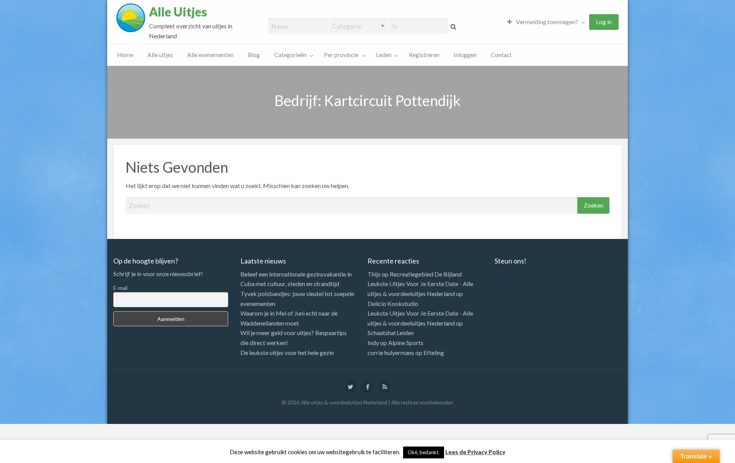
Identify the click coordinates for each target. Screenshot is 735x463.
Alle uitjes (160, 54)
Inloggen (465, 54)
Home (125, 54)
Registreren (424, 54)
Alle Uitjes (178, 12)
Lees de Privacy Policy (475, 451)
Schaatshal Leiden (391, 332)
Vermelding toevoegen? (546, 21)
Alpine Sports (405, 342)
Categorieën (290, 54)
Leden (384, 54)
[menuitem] (544, 22)
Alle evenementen (210, 54)
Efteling (433, 352)
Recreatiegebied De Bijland (426, 274)
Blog (254, 54)
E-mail (120, 288)
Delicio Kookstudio (393, 303)
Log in (604, 21)
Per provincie (341, 54)
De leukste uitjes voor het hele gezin (287, 352)
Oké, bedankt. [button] (423, 452)
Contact (501, 54)
